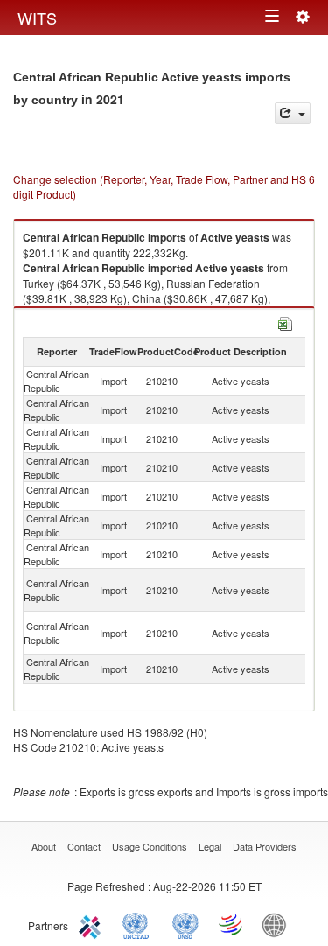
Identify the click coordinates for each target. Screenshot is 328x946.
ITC (92, 924)
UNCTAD (139, 924)
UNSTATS (185, 924)
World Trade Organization (231, 924)
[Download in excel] (285, 321)
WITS (37, 17)
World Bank (278, 924)
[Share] (293, 113)
